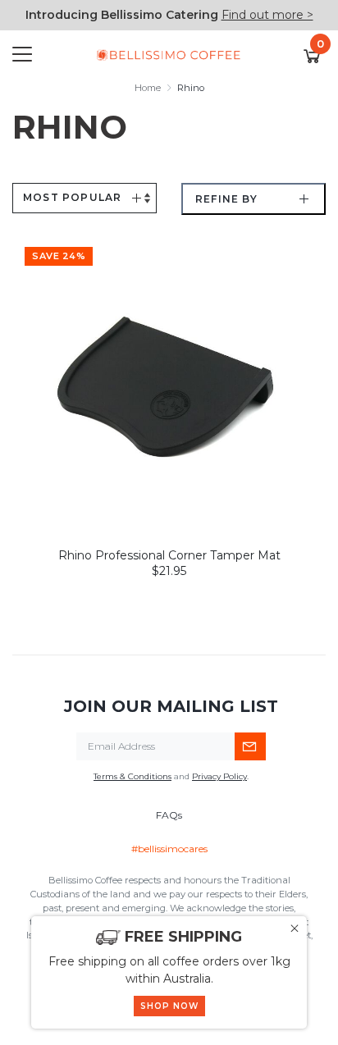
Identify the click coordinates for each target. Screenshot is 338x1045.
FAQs (169, 815)
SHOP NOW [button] (169, 1006)
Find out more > (267, 14)
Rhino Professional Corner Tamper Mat (169, 555)
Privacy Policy (219, 776)
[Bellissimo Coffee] (169, 55)
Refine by (226, 199)
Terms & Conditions (132, 776)
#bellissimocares (169, 848)
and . (171, 776)
